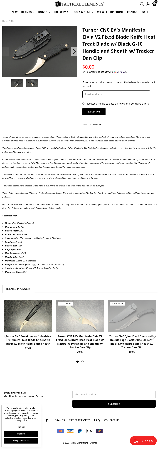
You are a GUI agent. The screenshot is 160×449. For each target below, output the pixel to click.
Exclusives (61, 12)
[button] (120, 71)
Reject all (21, 433)
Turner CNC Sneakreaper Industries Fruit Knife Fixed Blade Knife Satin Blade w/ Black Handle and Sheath (28, 339)
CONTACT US (111, 420)
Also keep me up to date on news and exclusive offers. (118, 103)
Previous (5, 51)
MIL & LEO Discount (110, 12)
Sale (145, 12)
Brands (26, 12)
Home (5, 21)
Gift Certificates (79, 420)
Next (74, 51)
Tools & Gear (81, 12)
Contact (133, 12)
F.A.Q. (97, 420)
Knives (43, 12)
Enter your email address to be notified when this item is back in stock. (118, 84)
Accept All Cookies (21, 440)
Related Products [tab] (18, 289)
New (14, 12)
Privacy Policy (21, 420)
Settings (21, 427)
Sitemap (93, 442)
